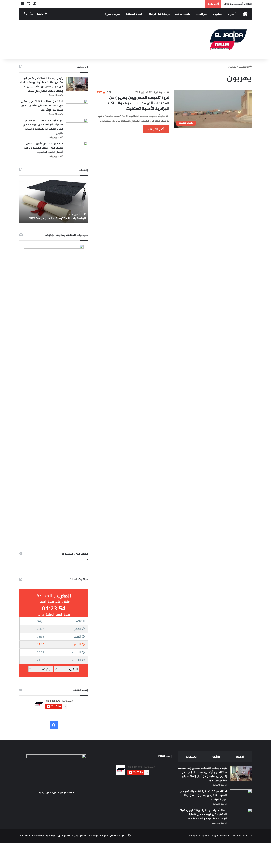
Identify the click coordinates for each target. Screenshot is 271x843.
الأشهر (216, 756)
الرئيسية (244, 67)
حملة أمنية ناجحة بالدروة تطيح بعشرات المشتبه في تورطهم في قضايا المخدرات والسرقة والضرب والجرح (43, 126)
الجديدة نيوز (160, 92)
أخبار (233, 13)
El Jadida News (241, 836)
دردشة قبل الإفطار (159, 13)
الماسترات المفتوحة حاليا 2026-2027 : (56, 219)
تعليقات (191, 756)
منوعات (202, 13)
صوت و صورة (112, 13)
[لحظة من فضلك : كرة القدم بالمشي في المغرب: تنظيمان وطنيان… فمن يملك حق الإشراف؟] (77, 107)
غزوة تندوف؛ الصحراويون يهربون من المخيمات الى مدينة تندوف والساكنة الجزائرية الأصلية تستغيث (138, 103)
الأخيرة (240, 756)
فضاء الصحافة (134, 13)
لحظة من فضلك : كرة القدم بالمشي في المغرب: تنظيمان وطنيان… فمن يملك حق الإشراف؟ (42, 105)
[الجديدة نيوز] (228, 39)
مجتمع (218, 13)
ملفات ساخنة (183, 13)
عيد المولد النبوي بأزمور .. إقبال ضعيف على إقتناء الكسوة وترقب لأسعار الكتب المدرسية (43, 148)
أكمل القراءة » (156, 129)
